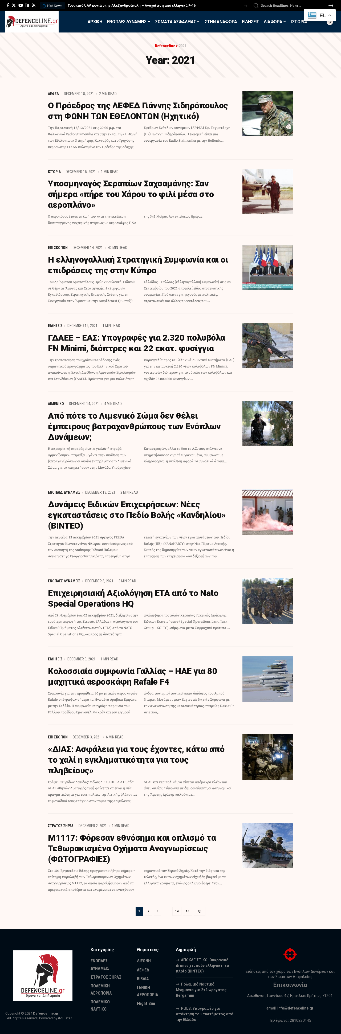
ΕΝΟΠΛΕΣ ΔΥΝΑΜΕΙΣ (64, 492)
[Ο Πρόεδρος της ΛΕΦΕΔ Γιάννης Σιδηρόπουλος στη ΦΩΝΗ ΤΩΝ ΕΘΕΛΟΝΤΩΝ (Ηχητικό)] (267, 113)
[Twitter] (13, 5)
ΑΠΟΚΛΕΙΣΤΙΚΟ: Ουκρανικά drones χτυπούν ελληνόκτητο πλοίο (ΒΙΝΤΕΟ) (202, 965)
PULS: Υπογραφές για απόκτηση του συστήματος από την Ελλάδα (204, 1014)
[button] (245, 5)
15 (187, 911)
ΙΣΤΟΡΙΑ (54, 172)
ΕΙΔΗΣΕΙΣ (55, 326)
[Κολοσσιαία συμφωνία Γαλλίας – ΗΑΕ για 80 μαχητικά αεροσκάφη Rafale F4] (267, 679)
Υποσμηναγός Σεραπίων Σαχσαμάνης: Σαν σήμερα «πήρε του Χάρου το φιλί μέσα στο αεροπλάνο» (131, 194)
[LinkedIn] (27, 5)
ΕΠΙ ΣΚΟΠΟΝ (58, 248)
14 (176, 911)
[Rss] (33, 5)
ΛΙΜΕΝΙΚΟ (56, 404)
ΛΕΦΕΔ (53, 94)
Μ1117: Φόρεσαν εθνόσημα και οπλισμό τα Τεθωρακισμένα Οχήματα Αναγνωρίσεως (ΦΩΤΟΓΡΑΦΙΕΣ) (132, 848)
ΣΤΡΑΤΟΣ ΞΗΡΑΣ (61, 826)
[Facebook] (7, 5)
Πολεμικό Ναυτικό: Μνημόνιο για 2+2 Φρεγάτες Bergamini (201, 990)
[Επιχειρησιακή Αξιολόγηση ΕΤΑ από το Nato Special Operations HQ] (267, 601)
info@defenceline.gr (295, 1008)
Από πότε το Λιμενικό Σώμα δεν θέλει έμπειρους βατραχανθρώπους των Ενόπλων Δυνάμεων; (134, 426)
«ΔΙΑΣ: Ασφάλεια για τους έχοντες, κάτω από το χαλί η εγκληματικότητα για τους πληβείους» (136, 759)
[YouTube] (20, 5)
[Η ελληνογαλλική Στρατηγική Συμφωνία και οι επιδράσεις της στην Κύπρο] (267, 267)
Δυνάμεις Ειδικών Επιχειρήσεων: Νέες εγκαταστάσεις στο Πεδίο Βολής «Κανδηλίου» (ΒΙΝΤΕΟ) (137, 515)
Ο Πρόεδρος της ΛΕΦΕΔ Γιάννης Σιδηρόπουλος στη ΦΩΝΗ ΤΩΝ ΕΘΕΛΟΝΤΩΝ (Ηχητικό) (138, 110)
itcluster (65, 1018)
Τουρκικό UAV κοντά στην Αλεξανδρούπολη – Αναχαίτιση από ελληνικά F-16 (132, 5)
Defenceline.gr (46, 1013)
